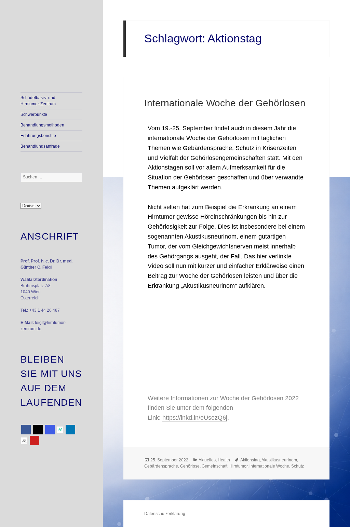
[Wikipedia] (38, 429)
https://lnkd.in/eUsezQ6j (194, 417)
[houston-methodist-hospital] (24, 440)
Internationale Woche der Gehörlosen (225, 103)
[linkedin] (70, 429)
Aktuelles (207, 460)
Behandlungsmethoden (42, 125)
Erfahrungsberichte (38, 135)
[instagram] (50, 429)
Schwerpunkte (34, 114)
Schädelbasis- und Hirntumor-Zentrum (38, 100)
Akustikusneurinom (279, 460)
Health (224, 460)
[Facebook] (26, 429)
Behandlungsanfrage (40, 146)
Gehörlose (190, 466)
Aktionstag (250, 460)
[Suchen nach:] (51, 177)
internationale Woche (269, 466)
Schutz (297, 466)
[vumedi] (60, 429)
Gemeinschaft (214, 466)
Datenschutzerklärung (164, 513)
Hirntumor (238, 466)
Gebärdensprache (161, 466)
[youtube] (34, 440)
